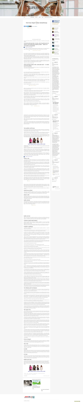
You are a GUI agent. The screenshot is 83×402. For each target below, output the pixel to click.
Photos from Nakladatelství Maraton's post (56, 187)
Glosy (36, 21)
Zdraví (40, 17)
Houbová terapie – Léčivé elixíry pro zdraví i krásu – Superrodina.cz (56, 121)
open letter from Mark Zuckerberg (41, 373)
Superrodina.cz (41, 7)
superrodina (26, 375)
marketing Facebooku (35, 373)
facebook (25, 373)
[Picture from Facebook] (54, 184)
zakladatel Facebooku (34, 374)
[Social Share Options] (59, 131)
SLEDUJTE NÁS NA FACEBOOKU (48, 17)
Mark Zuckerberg (30, 373)
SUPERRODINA (32, 17)
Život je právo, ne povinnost (28, 386)
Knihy (42, 17)
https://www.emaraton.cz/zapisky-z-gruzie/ (56, 174)
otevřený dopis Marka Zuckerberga (27, 374)
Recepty (36, 17)
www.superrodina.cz (54, 59)
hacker (27, 373)
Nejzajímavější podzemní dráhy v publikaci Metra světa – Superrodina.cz (56, 103)
